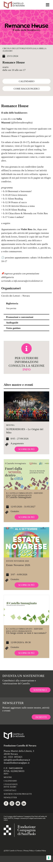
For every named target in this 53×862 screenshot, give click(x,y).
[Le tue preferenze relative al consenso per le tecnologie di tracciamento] (48, 857)
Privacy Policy (29, 851)
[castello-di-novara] (14, 2)
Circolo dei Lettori (13, 48)
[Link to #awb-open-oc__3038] (47, 5)
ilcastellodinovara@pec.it (16, 762)
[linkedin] (23, 803)
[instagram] (12, 803)
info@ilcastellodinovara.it (17, 759)
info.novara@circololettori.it (28, 280)
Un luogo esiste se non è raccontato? (26, 632)
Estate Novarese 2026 (17, 561)
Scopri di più (26, 449)
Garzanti (21, 240)
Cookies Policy (40, 851)
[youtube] (18, 803)
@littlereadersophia (22, 122)
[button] (26, 303)
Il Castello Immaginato (18, 497)
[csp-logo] (20, 824)
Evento (29, 48)
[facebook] (6, 803)
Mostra (10, 425)
